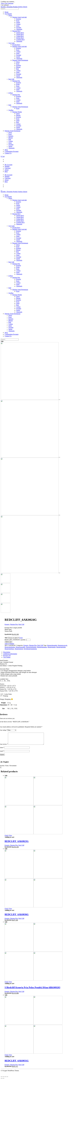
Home (6, 12)
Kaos (17, 20)
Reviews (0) (7, 655)
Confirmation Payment (11, 151)
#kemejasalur (52, 647)
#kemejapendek (20, 647)
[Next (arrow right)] (3, 1078)
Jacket (18, 22)
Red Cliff (11, 79)
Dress (18, 62)
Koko (18, 84)
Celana (18, 24)
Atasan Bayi (20, 34)
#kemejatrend (19, 649)
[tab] (38, 652)
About (6, 170)
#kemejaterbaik (61, 647)
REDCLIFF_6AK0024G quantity (15, 640)
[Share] (3, 1076)
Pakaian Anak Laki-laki (19, 17)
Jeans (17, 26)
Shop (6, 150)
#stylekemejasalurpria (30, 649)
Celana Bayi (20, 36)
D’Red (10, 93)
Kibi (9, 105)
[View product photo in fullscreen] (59, 399)
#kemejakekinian (10, 647)
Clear (21, 638)
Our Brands (8, 14)
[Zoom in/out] (7, 1076)
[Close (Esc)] (1, 1076)
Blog (6, 171)
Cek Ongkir (6, 657)
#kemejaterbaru (9, 649)
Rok (17, 69)
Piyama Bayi (16, 45)
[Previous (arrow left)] (1, 1078)
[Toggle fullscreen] (5, 1076)
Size (6, 638)
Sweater (18, 27)
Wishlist (7, 166)
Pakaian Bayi (16, 31)
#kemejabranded (52, 645)
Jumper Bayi (20, 32)
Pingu (10, 15)
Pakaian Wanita (17, 112)
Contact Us (8, 153)
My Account (8, 164)
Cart (3, 156)
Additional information (10, 654)
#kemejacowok (62, 645)
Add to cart (8, 642)
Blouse (18, 67)
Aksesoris (19, 29)
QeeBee (10, 110)
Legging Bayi (20, 39)
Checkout (10, 3)
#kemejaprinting (42, 647)
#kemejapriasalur (31, 647)
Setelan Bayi (20, 38)
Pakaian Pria (16, 81)
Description (6, 652)
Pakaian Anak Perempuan (20, 60)
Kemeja (18, 19)
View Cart (4, 3)
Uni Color (11, 43)
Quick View (8, 835)
